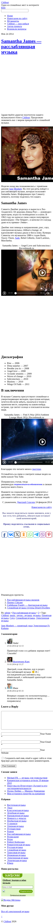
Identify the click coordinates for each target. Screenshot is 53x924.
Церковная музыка (16, 855)
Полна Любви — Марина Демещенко (26, 791)
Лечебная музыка (15, 813)
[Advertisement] (26, 84)
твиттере (36, 469)
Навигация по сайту (17, 18)
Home (10, 16)
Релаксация (13, 836)
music (12, 615)
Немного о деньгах (16, 818)
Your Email (45, 742)
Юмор (10, 863)
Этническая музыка (17, 860)
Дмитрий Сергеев (26, 502)
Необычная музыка (16, 821)
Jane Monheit (15, 189)
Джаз (9, 807)
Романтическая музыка (18, 844)
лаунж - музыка (24, 615)
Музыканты (13, 21)
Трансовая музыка (16, 852)
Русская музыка (15, 847)
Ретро (10, 839)
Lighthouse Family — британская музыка (27, 605)
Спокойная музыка (25, 618)
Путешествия (13, 829)
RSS (3, 7)
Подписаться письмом (18, 895)
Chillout (26, 117)
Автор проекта (14, 26)
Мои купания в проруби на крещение (26, 793)
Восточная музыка (16, 805)
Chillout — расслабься (18, 23)
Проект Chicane (15, 602)
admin (7, 613)
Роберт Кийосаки (16, 842)
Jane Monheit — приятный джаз (17, 625)
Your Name (45, 734)
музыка (36, 615)
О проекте (12, 823)
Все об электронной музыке (15, 911)
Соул (12, 618)
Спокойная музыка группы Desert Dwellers (28, 608)
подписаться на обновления (28, 484)
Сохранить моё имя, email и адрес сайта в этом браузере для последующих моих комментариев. (26, 759)
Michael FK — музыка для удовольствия (27, 778)
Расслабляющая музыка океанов (23, 600)
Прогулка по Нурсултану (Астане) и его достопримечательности (27, 787)
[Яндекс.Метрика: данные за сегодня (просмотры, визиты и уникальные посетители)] (10, 900)
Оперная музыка (15, 826)
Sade (17, 238)
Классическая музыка (18, 810)
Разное (10, 831)
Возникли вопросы (16, 29)
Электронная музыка (17, 858)
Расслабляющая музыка (24, 613)
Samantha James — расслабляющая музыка (21, 46)
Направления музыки (18, 815)
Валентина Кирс (21, 661)
